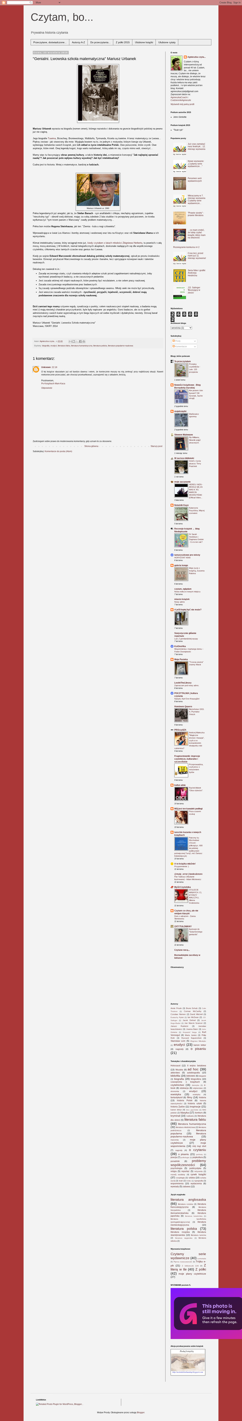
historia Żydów (178, 1106)
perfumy (199, 1154)
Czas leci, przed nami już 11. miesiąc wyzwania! (197, 256)
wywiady (175, 1186)
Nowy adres (179, 602)
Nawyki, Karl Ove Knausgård (186, 699)
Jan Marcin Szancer (193, 1023)
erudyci (53, 346)
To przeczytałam (182, 361)
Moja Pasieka (181, 659)
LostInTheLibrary (183, 683)
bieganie (202, 1076)
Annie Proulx (176, 1008)
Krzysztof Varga (190, 1032)
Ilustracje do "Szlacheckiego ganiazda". (195, 931)
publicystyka (195, 1168)
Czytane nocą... (182, 950)
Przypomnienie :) (181, 866)
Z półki (200, 1269)
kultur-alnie (180, 785)
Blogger (140, 1412)
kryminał (175, 1115)
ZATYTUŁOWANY (183, 926)
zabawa (186, 1186)
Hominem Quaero (183, 706)
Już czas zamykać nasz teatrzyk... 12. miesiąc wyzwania (197, 146)
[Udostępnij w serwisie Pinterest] (84, 341)
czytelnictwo (177, 1085)
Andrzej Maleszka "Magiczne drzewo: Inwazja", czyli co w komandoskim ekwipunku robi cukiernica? (189, 740)
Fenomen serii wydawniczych (195, 179)
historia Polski (184, 1100)
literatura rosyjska (180, 1232)
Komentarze (181, 346)
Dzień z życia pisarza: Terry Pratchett (195, 463)
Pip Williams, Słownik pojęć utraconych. (195, 440)
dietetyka (195, 1085)
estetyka (196, 1094)
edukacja (184, 1088)
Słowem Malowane (183, 434)
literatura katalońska (193, 1216)
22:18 (54, 367)
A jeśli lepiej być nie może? (187, 609)
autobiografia (193, 1072)
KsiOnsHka (180, 646)
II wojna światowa (196, 1065)
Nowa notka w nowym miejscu (187, 592)
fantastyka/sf (176, 1097)
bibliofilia (175, 1075)
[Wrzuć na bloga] (73, 341)
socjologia (180, 1178)
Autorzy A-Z (78, 42)
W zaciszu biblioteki (184, 458)
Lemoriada (201, 1259)
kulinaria (190, 1116)
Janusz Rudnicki (179, 1026)
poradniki (175, 1161)
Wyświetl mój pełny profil (182, 104)
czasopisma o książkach (185, 1082)
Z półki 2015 (123, 42)
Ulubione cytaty (167, 42)
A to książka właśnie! (185, 864)
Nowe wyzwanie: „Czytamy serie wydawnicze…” (196, 164)
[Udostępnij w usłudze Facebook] (80, 341)
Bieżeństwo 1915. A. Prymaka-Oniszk (196, 712)
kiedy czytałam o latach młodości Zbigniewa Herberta (115, 243)
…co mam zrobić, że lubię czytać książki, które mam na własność (197, 234)
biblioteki (190, 1076)
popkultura (198, 1157)
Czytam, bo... (62, 17)
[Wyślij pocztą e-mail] (70, 341)
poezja (174, 1157)
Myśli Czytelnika (182, 887)
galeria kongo (181, 565)
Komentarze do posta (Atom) (58, 451)
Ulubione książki (144, 42)
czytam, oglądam (183, 589)
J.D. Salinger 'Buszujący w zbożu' (194, 290)
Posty (178, 341)
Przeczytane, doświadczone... (50, 42)
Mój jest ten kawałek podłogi (188, 808)
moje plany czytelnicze (192, 1273)
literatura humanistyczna (81, 346)
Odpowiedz (46, 388)
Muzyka (179, 1069)
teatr (181, 1181)
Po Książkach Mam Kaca (53, 383)
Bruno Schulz (192, 1008)
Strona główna (91, 446)
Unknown (46, 367)
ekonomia (175, 1091)
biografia (45, 346)
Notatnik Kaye (181, 505)
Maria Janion (191, 1035)
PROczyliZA (180, 730)
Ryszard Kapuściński (191, 1038)
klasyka (185, 1112)
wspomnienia (177, 1183)
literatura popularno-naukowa (120, 346)
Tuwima (52, 138)
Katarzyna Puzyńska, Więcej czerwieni (196, 510)
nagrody (180, 1049)
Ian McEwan (193, 1017)
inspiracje (195, 1106)
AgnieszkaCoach (179, 97)
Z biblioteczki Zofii (190, 1266)
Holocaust (175, 1065)
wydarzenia (196, 1183)
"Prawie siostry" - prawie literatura (196, 214)
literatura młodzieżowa (185, 1127)
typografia (199, 1181)
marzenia (175, 1140)
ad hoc (193, 1069)
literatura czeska (185, 1204)
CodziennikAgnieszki (181, 100)
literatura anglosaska (188, 1199)
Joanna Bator (192, 1029)
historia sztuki (195, 1103)
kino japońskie (192, 1110)
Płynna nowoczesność (183, 1262)
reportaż (185, 1171)
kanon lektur (200, 1045)
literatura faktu (64, 346)
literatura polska (100, 346)
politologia (185, 1157)
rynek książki (198, 1174)
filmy (189, 1097)
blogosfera (196, 1079)
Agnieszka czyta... (196, 57)
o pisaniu (198, 1049)
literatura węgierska (184, 1238)
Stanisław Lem (178, 1041)
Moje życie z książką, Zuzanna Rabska (196, 570)
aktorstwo (175, 1072)
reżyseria (198, 1171)
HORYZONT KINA (182, 558)
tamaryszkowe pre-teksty (187, 555)
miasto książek (182, 599)
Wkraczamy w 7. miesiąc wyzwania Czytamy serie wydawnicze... (196, 199)
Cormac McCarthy (192, 1011)
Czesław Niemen (178, 1014)
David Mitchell (196, 1014)
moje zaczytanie (182, 482)
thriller (188, 1181)
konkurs (199, 1112)
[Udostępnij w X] (77, 341)
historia (202, 1097)
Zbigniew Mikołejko (198, 1041)
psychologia (176, 1168)
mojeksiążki (180, 411)
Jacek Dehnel (189, 1020)
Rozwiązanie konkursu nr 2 (186, 247)
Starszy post (156, 446)
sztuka (192, 1177)
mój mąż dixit (199, 1146)
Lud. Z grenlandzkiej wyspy (186, 639)
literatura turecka (198, 1235)
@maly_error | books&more (188, 874)
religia (174, 1171)
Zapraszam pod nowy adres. (186, 685)
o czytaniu (197, 1150)
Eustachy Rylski (177, 1017)
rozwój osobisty (178, 1174)
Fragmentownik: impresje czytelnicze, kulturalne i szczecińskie (187, 759)
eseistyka (176, 1094)
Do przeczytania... (100, 42)
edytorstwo (198, 1088)
